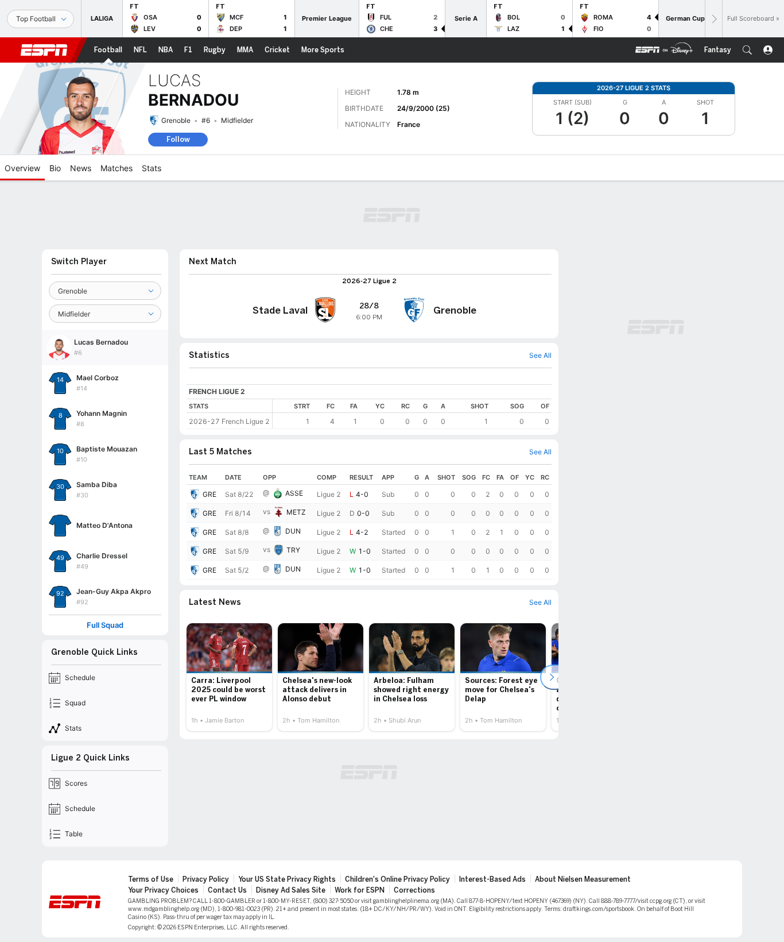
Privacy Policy (206, 879)
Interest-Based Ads (492, 879)
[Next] (713, 18)
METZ (296, 512)
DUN (293, 531)
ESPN (44, 50)
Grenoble (176, 120)
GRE (209, 494)
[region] (412, 414)
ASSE (294, 493)
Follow (178, 139)
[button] (747, 50)
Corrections (414, 890)
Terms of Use (150, 879)
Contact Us (227, 890)
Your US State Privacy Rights (287, 879)
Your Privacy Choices (163, 890)
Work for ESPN (360, 890)
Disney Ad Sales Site (290, 890)
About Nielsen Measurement (583, 879)
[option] (229, 677)
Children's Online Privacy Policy (397, 879)
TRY (293, 550)
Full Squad (105, 625)
